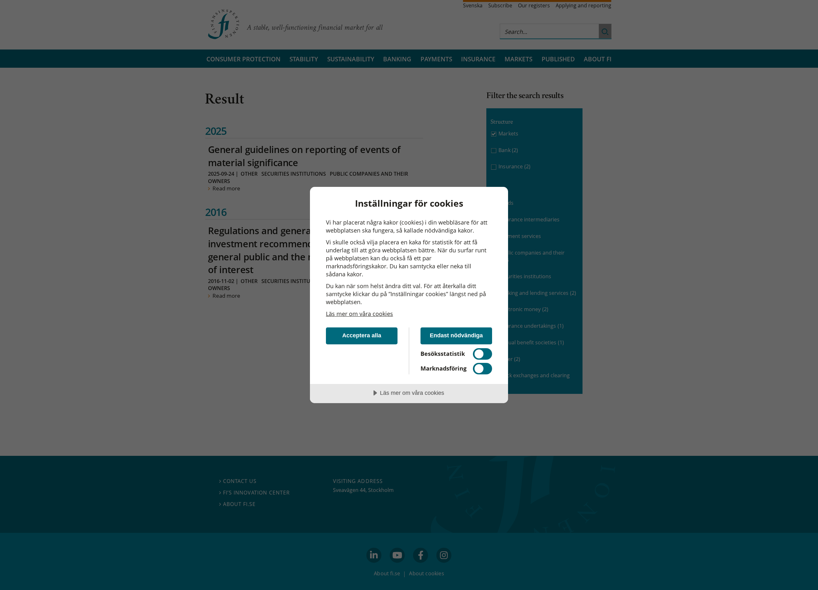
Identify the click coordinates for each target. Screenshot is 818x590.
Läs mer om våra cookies (359, 314)
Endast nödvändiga (456, 335)
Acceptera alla (361, 335)
